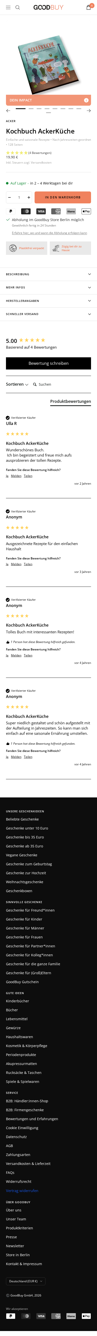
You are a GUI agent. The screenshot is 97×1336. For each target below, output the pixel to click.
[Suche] (17, 7)
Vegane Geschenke (21, 855)
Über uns (13, 1210)
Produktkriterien (19, 1228)
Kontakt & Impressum (24, 1263)
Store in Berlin (18, 1254)
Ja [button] (7, 476)
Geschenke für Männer (25, 928)
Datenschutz (16, 1136)
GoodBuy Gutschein (22, 981)
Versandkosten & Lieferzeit (28, 1163)
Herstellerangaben (22, 301)
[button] (48, 153)
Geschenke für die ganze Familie (33, 964)
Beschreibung (17, 274)
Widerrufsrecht (18, 1181)
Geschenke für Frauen (24, 937)
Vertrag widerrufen (22, 1190)
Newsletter (15, 1246)
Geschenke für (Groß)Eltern (28, 972)
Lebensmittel (17, 1018)
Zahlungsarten (18, 1154)
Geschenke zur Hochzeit (26, 873)
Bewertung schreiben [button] (49, 363)
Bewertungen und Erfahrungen (32, 1118)
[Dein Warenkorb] (88, 7)
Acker (11, 121)
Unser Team (16, 1219)
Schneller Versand (22, 314)
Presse (11, 1237)
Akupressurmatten (21, 1063)
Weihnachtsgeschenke (24, 881)
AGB (9, 1145)
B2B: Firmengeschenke (25, 1109)
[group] (48, 341)
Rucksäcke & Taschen (24, 1072)
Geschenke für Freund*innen (30, 910)
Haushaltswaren (19, 1036)
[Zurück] (8, 110)
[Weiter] (89, 110)
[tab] (70, 402)
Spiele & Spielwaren (22, 1081)
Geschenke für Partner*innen (30, 946)
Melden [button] (16, 476)
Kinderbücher (17, 1001)
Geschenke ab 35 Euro (24, 846)
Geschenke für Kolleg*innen (29, 955)
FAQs (10, 1172)
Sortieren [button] (15, 384)
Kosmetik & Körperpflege (26, 1045)
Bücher (12, 1010)
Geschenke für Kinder (24, 919)
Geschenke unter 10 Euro (27, 828)
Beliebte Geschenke (22, 819)
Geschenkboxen (19, 890)
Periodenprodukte (21, 1054)
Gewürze (13, 1027)
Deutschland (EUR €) (23, 1281)
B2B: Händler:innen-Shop (27, 1101)
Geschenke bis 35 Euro (25, 837)
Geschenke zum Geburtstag (29, 864)
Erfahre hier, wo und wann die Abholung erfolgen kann (49, 233)
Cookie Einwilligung (22, 1127)
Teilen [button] (28, 476)
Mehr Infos (15, 287)
